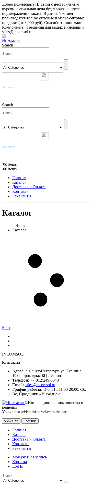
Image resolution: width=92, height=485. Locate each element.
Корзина (19, 461)
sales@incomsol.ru (40, 385)
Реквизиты (21, 196)
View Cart (11, 421)
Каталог (19, 182)
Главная (19, 177)
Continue (30, 421)
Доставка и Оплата (28, 187)
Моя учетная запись (29, 457)
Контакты (20, 191)
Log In (17, 466)
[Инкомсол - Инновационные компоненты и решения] (12, 40)
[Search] (66, 64)
